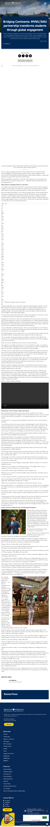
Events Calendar (8, 769)
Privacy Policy (7, 783)
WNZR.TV (6, 761)
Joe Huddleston (6, 44)
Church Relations (8, 776)
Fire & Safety (7, 788)
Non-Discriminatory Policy (10, 786)
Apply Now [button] (8, 724)
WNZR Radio (7, 758)
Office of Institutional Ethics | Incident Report (14, 791)
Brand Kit (6, 781)
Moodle (5, 748)
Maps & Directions (8, 779)
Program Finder (7, 746)
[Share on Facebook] (19, 55)
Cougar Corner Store (9, 753)
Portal (5, 751)
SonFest (5, 734)
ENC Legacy (6, 741)
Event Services (7, 774)
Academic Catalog (8, 771)
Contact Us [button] (7, 809)
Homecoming (7, 736)
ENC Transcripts (7, 744)
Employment (7, 756)
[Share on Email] (30, 55)
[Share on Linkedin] (26, 55)
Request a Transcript (9, 739)
